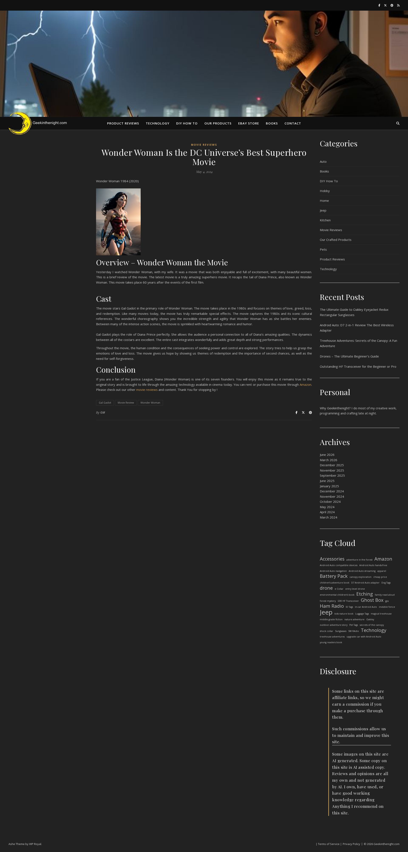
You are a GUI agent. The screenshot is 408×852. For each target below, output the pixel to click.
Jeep (323, 210)
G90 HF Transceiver (348, 600)
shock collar (326, 631)
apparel (381, 570)
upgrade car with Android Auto (364, 636)
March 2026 (328, 460)
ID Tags (349, 606)
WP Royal (35, 844)
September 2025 (332, 475)
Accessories (332, 559)
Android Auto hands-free (373, 565)
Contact (293, 123)
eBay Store (248, 123)
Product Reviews (123, 123)
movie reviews (147, 389)
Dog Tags (386, 582)
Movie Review (126, 402)
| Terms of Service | (329, 844)
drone (326, 588)
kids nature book (343, 613)
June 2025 (327, 481)
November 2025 (332, 470)
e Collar (339, 588)
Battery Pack (334, 576)
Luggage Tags (362, 613)
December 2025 (332, 465)
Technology (157, 123)
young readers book (331, 642)
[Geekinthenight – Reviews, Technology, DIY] (40, 123)
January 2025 (329, 486)
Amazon (305, 384)
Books (272, 123)
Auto (323, 161)
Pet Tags (353, 624)
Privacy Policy (351, 844)
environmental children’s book (337, 594)
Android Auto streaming (362, 570)
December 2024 (332, 491)
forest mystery (328, 600)
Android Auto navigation (333, 570)
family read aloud (385, 594)
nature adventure (354, 619)
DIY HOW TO (187, 123)
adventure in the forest (359, 559)
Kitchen (325, 220)
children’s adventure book (334, 582)
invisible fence (387, 606)
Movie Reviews (204, 145)
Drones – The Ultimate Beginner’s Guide (349, 356)
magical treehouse (381, 613)
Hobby (325, 191)
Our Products (217, 123)
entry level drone (355, 588)
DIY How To (329, 181)
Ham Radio (332, 606)
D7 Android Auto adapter (365, 582)
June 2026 (327, 454)
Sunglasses (340, 631)
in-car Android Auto (366, 606)
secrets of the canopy (372, 624)
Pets (323, 249)
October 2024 (330, 501)
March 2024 (328, 517)
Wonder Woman (150, 402)
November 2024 (332, 496)
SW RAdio (353, 631)
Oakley (370, 619)
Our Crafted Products (335, 239)
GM (102, 412)
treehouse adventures (332, 636)
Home (324, 200)
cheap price (380, 576)
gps (387, 600)
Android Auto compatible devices (338, 565)
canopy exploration (360, 576)
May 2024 (327, 507)
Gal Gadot (105, 402)
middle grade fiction (331, 619)
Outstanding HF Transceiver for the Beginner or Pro (358, 366)
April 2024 (327, 512)
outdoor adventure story (333, 624)
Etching (364, 594)
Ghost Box (372, 600)
